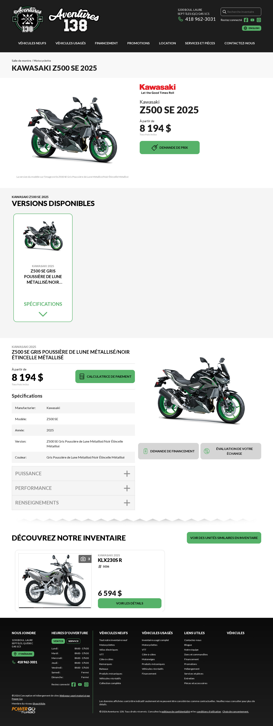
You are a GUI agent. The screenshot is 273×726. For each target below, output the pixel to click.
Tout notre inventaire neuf (113, 640)
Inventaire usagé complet (155, 640)
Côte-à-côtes (106, 659)
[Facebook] (246, 20)
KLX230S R (110, 560)
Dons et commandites (196, 654)
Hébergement (191, 668)
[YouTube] (252, 20)
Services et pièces (200, 43)
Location (167, 43)
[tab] (58, 641)
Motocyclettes (107, 644)
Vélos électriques (108, 649)
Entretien (189, 678)
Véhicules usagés (71, 43)
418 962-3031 (200, 19)
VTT (101, 654)
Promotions (138, 43)
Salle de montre (21, 60)
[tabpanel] (70, 663)
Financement (106, 43)
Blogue (188, 644)
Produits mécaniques (110, 673)
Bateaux (103, 668)
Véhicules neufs (32, 43)
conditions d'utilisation (209, 711)
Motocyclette (42, 60)
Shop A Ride (39, 703)
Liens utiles (194, 633)
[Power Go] (52, 710)
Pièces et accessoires (195, 683)
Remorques (105, 664)
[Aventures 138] (62, 19)
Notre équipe (191, 649)
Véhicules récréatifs (110, 678)
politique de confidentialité (175, 711)
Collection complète (110, 683)
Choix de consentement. (235, 711)
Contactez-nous (239, 43)
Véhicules (235, 633)
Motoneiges (148, 659)
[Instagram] (258, 20)
